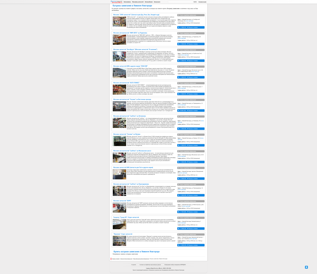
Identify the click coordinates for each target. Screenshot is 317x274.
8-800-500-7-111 (184, 110)
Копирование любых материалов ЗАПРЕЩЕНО (175, 264)
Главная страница (115, 258)
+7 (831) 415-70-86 (184, 77)
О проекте (133, 264)
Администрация (202, 2)
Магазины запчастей (137, 2)
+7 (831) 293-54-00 (184, 178)
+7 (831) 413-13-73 (184, 145)
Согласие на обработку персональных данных (150, 264)
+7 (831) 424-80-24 (185, 245)
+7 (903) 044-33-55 (185, 27)
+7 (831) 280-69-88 (185, 128)
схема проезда (189, 21)
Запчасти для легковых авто (126, 258)
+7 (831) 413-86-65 (184, 60)
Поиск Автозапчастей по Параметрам (141, 258)
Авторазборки (149, 2)
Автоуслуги (157, 2)
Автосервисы (127, 2)
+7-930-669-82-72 (184, 212)
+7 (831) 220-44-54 (184, 228)
